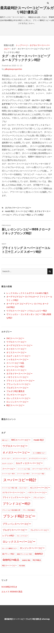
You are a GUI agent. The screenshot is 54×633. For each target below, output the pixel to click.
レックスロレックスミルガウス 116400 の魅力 (27, 293)
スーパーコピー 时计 (8, 474)
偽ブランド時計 (8, 554)
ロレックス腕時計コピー (9, 548)
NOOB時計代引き (9, 586)
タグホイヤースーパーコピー (18, 207)
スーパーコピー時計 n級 (9, 488)
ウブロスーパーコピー (16, 341)
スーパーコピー (8, 468)
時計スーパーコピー (15, 405)
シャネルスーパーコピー (17, 359)
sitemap (46, 619)
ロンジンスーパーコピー (17, 401)
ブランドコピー (39, 497)
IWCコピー (5, 440)
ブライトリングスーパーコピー (20, 380)
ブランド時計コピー (19, 516)
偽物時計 (39, 553)
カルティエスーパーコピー (18, 356)
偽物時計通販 (26, 560)
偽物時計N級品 (11, 560)
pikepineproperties (13, 69)
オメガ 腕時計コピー (39, 453)
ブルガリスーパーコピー (17, 387)
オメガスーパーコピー (16, 348)
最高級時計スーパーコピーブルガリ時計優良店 (27, 10)
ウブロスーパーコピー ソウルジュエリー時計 (26, 310)
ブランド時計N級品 (29, 510)
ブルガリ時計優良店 (15, 391)
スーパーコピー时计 (23, 474)
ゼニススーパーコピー (16, 370)
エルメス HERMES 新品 (11, 591)
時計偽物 (22, 566)
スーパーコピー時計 (25, 211)
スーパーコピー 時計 (38, 474)
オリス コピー (6, 458)
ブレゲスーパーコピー (16, 394)
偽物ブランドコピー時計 (24, 554)
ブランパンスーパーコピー (18, 384)
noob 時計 (10, 211)
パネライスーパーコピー (17, 377)
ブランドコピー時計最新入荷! (11, 510)
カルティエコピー (7, 463)
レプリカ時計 (38, 214)
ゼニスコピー (23, 488)
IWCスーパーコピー (15, 338)
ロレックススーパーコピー (18, 398)
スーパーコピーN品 (15, 363)
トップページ (22, 45)
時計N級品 (37, 560)
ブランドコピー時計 (22, 214)
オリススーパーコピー (16, 352)
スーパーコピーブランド (41, 469)
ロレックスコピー (22, 536)
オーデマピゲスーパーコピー (19, 345)
